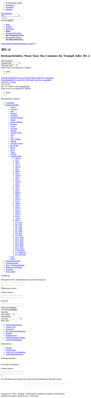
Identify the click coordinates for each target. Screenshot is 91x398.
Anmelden (13, 310)
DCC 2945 (19, 242)
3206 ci (18, 175)
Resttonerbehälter (12, 105)
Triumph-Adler (16, 156)
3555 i (17, 184)
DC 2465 (18, 229)
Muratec (13, 131)
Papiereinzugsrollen (13, 261)
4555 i (17, 201)
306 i (17, 169)
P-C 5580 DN (20, 254)
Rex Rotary (14, 146)
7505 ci (18, 218)
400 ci (17, 190)
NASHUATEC (16, 133)
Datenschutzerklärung (14, 325)
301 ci (17, 165)
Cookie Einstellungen (14, 340)
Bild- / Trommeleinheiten (15, 265)
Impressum (10, 29)
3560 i (17, 186)
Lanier (12, 126)
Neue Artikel (10, 272)
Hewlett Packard (16, 118)
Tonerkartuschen (12, 263)
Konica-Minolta (16, 122)
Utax (12, 257)
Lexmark (13, 128)
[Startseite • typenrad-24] (6, 13)
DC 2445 (18, 225)
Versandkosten (24, 86)
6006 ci (18, 212)
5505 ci (18, 207)
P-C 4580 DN (20, 252)
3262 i (17, 178)
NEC (12, 135)
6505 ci (18, 214)
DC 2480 (18, 231)
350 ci (17, 180)
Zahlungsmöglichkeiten (14, 354)
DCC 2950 (19, 244)
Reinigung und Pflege (14, 267)
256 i (17, 160)
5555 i (17, 210)
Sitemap (9, 348)
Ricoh (12, 148)
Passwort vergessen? (8, 307)
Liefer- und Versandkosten (15, 352)
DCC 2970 (19, 248)
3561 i (17, 188)
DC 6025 (18, 233)
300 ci (17, 163)
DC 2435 (18, 222)
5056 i (17, 205)
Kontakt (9, 27)
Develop (13, 113)
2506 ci (18, 158)
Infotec (13, 120)
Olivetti (13, 141)
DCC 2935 (19, 240)
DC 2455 (18, 227)
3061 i (17, 173)
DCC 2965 (19, 246)
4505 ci (18, 199)
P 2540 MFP (20, 250)
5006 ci (18, 203)
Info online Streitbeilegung (16, 331)
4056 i (17, 195)
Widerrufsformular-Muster (15, 338)
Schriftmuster (11, 350)
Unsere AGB (11, 327)
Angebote (9, 269)
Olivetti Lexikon (16, 143)
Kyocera (13, 124)
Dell (12, 111)
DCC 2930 (19, 237)
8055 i (17, 220)
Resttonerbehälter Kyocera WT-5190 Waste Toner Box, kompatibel (26, 80)
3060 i (17, 171)
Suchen (10, 20)
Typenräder (10, 103)
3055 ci (18, 167)
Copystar (13, 109)
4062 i (17, 197)
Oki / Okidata (15, 139)
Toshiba (13, 154)
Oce (12, 137)
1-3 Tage (12, 82)
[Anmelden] (2, 375)
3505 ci (18, 182)
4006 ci (18, 193)
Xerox (12, 259)
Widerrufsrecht (11, 335)
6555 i (17, 216)
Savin (12, 150)
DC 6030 (18, 235)
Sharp (12, 152)
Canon (12, 107)
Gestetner (14, 116)
